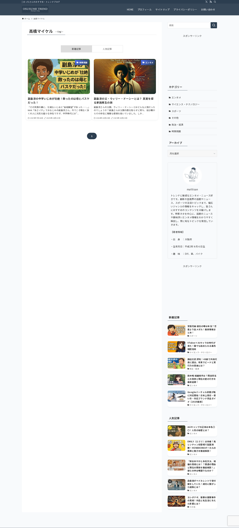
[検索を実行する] (214, 25)
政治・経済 (177, 124)
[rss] (211, 2)
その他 (175, 117)
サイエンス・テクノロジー (186, 104)
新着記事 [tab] (76, 48)
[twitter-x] (206, 2)
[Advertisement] (192, 58)
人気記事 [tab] (107, 48)
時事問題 (176, 131)
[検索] (215, 2)
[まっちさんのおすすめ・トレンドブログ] (35, 9)
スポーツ (176, 111)
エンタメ (176, 97)
